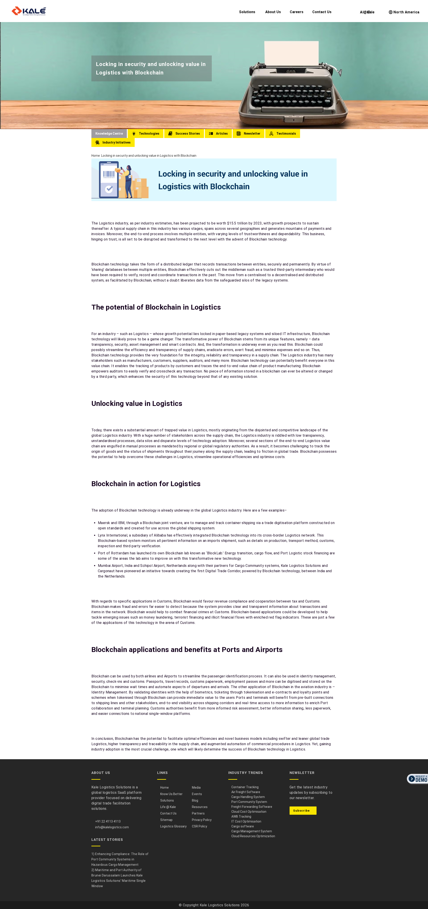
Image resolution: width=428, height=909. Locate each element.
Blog (195, 800)
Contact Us (168, 813)
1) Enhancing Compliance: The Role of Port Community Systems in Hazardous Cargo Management (119, 859)
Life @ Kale (168, 807)
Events (197, 794)
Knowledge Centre (109, 133)
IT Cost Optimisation (246, 821)
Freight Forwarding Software (251, 806)
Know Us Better (171, 794)
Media (196, 787)
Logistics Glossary (173, 826)
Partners (198, 813)
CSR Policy (199, 826)
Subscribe (302, 810)
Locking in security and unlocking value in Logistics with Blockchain (148, 155)
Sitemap (166, 820)
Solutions (167, 800)
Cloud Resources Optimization (253, 836)
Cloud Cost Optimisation (248, 811)
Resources (200, 807)
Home (95, 155)
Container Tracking (245, 787)
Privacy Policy (202, 820)
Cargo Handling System (248, 797)
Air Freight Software (245, 792)
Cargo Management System (251, 831)
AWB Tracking (241, 816)
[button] (417, 785)
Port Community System (249, 802)
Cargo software (242, 826)
